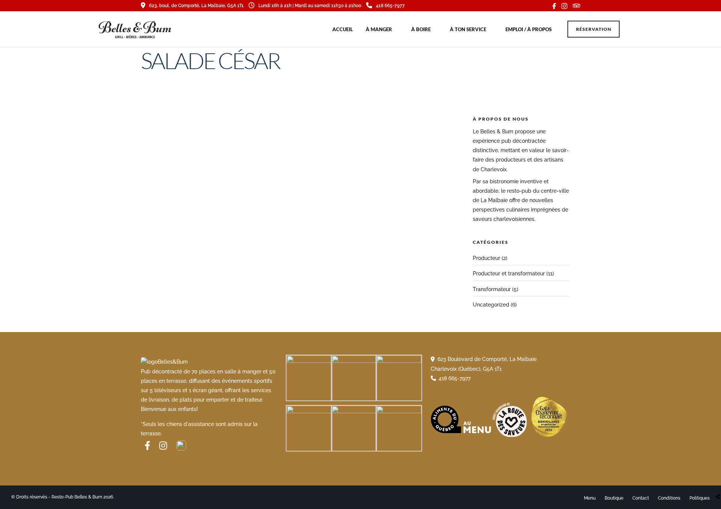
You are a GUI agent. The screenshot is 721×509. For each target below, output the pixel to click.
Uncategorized (491, 305)
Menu (590, 498)
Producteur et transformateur (509, 273)
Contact (640, 498)
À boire (421, 29)
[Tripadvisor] (576, 5)
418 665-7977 (390, 5)
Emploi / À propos (528, 29)
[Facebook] (147, 445)
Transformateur (492, 289)
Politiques (699, 498)
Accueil (342, 29)
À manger (379, 29)
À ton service (468, 29)
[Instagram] (564, 5)
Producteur (486, 258)
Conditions (669, 498)
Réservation (593, 29)
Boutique (614, 498)
